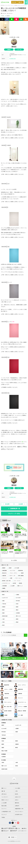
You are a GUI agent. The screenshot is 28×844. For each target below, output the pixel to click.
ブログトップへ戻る (14, 513)
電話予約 (20, 2)
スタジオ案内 (17, 788)
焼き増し (16, 794)
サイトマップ (4, 814)
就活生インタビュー (5, 799)
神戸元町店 (4, 731)
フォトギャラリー (5, 796)
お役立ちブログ (18, 796)
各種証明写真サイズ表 (19, 808)
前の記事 (7, 504)
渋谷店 (3, 740)
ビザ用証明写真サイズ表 (6, 811)
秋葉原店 (17, 744)
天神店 (3, 762)
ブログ (12, 5)
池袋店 (3, 747)
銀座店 (3, 744)
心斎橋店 (17, 728)
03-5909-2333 (13, 58)
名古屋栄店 (4, 756)
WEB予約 (14, 2)
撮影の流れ (17, 802)
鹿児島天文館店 (4, 769)
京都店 (16, 731)
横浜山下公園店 (4, 750)
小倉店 (16, 762)
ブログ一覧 (19, 49)
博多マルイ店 (4, 765)
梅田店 (3, 725)
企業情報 (14, 826)
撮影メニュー (4, 788)
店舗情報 (15, 5)
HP (22, 441)
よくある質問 (4, 802)
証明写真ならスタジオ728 (5, 5)
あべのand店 (4, 728)
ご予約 (16, 791)
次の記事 (21, 504)
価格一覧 (3, 791)
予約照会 (3, 817)
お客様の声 (17, 805)
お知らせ (16, 799)
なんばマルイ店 (18, 725)
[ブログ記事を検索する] (25, 635)
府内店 (16, 765)
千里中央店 (4, 735)
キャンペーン (4, 808)
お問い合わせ (4, 794)
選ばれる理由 (4, 805)
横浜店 (16, 747)
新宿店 (14, 46)
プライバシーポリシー (19, 811)
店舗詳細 (8, 49)
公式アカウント (14, 820)
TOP (14, 779)
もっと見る (14, 560)
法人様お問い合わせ (18, 814)
